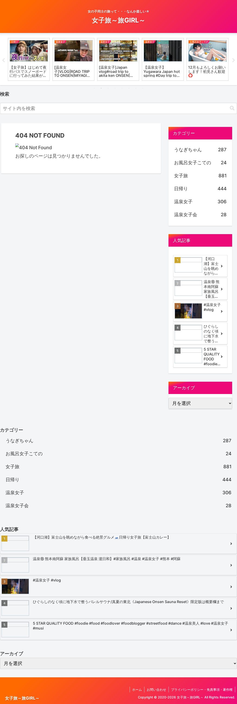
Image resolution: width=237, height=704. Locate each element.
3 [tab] (108, 88)
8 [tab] (142, 88)
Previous (3, 60)
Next (233, 60)
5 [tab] (122, 88)
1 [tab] (94, 88)
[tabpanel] (29, 59)
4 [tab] (115, 88)
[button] (232, 108)
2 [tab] (101, 88)
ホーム (137, 689)
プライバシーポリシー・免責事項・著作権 (202, 689)
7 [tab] (136, 88)
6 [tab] (129, 88)
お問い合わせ (156, 689)
